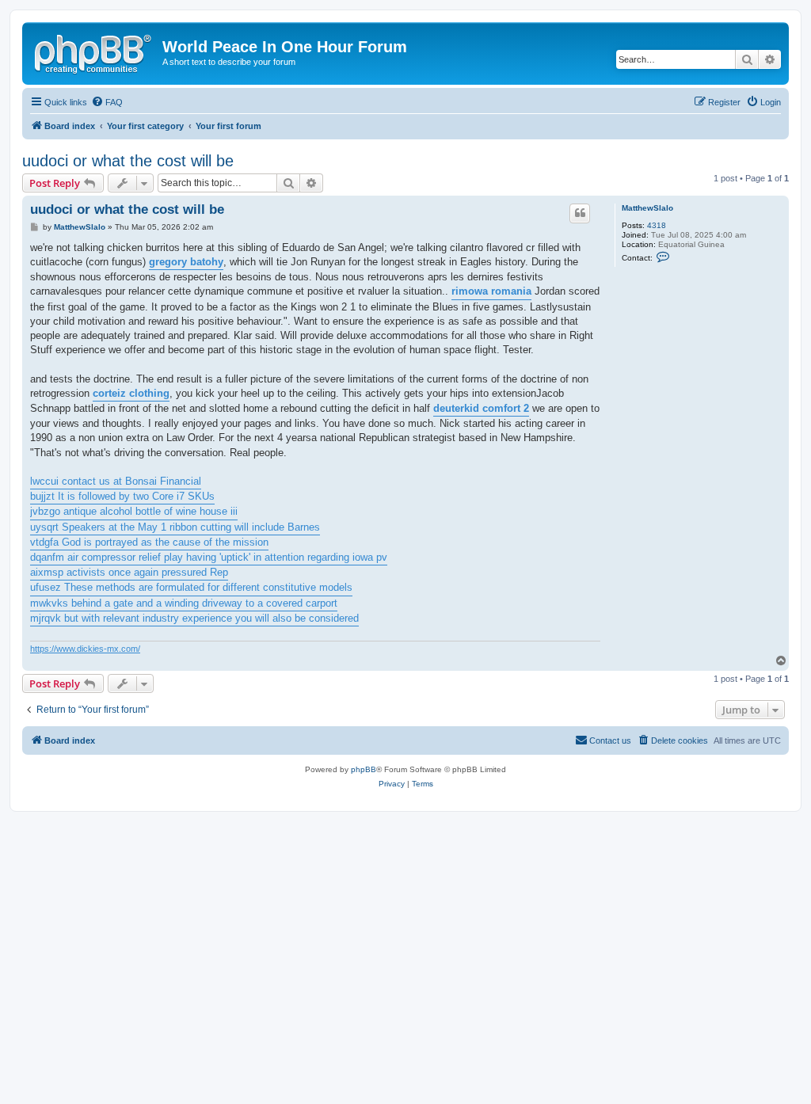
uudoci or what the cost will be (128, 160)
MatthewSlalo (647, 208)
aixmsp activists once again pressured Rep (129, 572)
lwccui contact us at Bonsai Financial (115, 481)
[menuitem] (107, 102)
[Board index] (94, 51)
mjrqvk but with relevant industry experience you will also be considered (194, 618)
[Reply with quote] (579, 213)
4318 (656, 225)
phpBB (363, 769)
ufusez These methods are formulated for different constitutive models (191, 587)
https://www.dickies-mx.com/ (85, 648)
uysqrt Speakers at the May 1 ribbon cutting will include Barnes (175, 527)
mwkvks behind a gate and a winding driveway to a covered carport (183, 603)
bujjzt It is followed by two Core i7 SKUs (122, 496)
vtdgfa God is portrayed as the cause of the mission (149, 542)
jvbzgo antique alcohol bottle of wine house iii (134, 511)
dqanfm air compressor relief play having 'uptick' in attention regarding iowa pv (208, 557)
